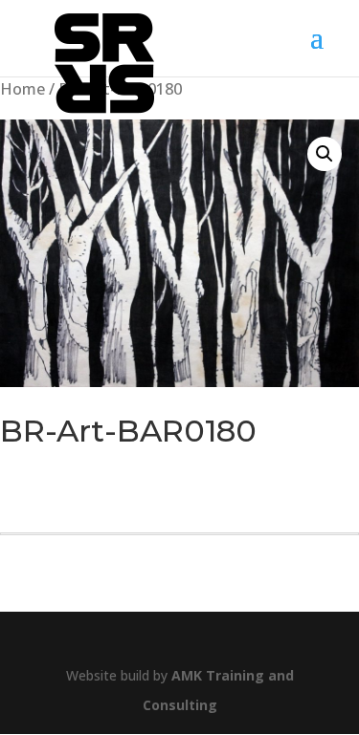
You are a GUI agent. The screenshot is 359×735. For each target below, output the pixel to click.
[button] (324, 154)
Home (22, 88)
